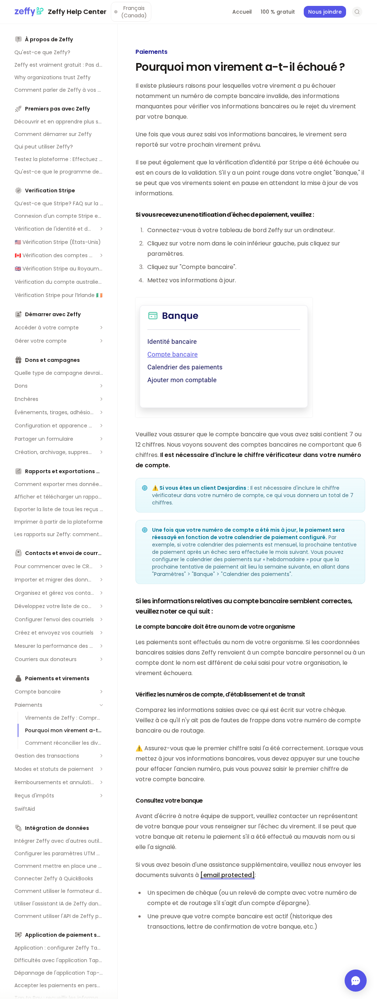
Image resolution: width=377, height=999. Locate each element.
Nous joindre (325, 11)
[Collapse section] (101, 705)
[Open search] (357, 12)
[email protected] (227, 875)
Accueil (242, 11)
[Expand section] (101, 229)
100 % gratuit (278, 11)
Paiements (151, 52)
